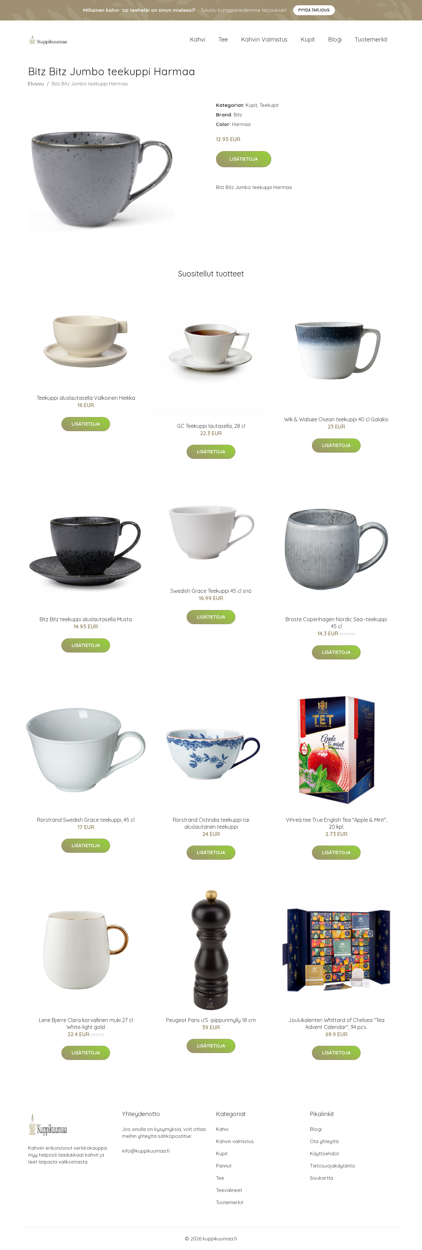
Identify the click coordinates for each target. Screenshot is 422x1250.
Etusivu (36, 83)
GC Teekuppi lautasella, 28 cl (211, 426)
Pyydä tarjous (314, 10)
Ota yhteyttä (324, 1141)
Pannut (223, 1166)
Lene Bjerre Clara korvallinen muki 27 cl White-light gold (86, 1023)
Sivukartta (321, 1178)
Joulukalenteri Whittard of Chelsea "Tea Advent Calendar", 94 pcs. (336, 1023)
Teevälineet (229, 1190)
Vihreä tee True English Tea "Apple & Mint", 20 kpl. (336, 823)
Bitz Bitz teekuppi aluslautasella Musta (86, 619)
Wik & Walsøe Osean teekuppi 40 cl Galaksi (336, 419)
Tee (223, 39)
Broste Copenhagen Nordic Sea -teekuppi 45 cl (336, 622)
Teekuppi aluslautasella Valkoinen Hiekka (86, 398)
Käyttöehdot (324, 1153)
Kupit (308, 39)
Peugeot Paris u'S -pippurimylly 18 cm (211, 1020)
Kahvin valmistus (264, 39)
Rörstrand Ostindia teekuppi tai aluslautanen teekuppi (211, 823)
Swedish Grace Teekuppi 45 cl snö (211, 591)
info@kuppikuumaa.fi (146, 1151)
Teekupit (269, 105)
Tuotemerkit (371, 39)
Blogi (335, 39)
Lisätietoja (243, 159)
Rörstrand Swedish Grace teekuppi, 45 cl (86, 820)
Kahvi (197, 39)
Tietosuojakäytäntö (332, 1166)
